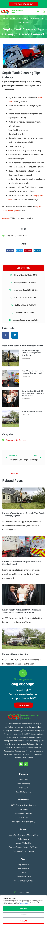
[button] (31, 12)
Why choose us (23, 864)
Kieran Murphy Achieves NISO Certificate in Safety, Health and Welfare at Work (33, 393)
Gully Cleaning (23, 839)
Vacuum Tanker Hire (23, 843)
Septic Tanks (23, 779)
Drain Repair (23, 809)
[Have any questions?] (23, 673)
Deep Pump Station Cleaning (23, 851)
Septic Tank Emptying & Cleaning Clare (23, 834)
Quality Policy (23, 868)
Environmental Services (16, 440)
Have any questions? (22, 679)
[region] (23, 910)
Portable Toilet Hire (23, 791)
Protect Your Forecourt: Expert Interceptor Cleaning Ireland (32, 372)
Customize (23, 915)
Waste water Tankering (23, 813)
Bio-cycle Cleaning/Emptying (32, 411)
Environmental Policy (23, 876)
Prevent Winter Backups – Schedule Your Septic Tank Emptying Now (31, 352)
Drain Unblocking (23, 783)
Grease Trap (23, 817)
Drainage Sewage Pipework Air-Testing (23, 847)
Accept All (23, 909)
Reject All (23, 921)
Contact (5, 218)
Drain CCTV (23, 787)
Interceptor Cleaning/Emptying (23, 821)
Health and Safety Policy (23, 880)
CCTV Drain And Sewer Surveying (23, 805)
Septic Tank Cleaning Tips (15, 236)
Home (5, 18)
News (23, 872)
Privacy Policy (23, 904)
